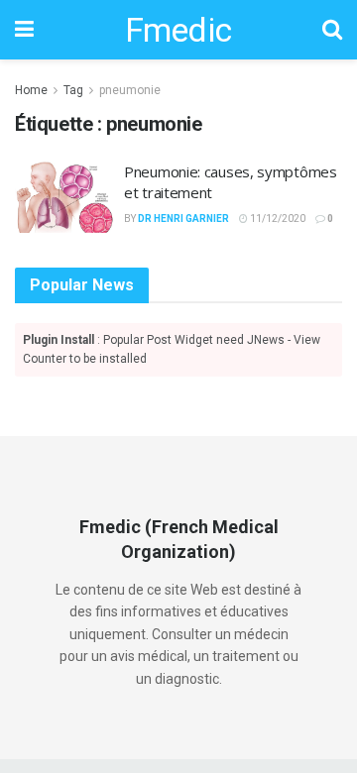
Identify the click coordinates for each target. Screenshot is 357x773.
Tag (73, 90)
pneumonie (130, 90)
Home (31, 90)
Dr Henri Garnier (183, 218)
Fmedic (178, 30)
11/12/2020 (276, 218)
